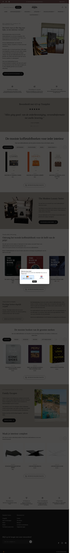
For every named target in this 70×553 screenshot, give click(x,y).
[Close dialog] (48, 270)
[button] (27, 277)
